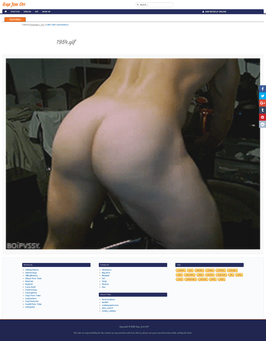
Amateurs (106, 270)
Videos (27, 11)
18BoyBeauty (31, 275)
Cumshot (221, 270)
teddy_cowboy (109, 311)
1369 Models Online (215, 11)
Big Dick (106, 273)
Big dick (200, 270)
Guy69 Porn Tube (33, 304)
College (210, 270)
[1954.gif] (133, 153)
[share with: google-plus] (262, 103)
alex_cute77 (107, 308)
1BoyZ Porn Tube (33, 278)
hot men (210, 274)
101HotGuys (31, 273)
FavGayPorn (31, 293)
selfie (239, 274)
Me (231, 274)
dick (179, 274)
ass (190, 270)
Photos (15, 11)
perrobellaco (62, 25)
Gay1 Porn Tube (32, 295)
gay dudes (189, 274)
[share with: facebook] (262, 88)
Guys (104, 281)
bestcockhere (108, 299)
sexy (180, 279)
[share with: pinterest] (262, 117)
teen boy (203, 279)
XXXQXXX (30, 307)
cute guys (232, 270)
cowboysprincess (110, 305)
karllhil (105, 302)
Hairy (200, 274)
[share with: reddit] (262, 124)
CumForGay (31, 290)
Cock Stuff (30, 287)
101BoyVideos (31, 270)
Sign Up (46, 11)
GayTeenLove (31, 301)
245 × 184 (51, 25)
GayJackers (31, 298)
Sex (103, 287)
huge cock (221, 274)
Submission (191, 279)
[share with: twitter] (262, 95)
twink (213, 279)
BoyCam (29, 281)
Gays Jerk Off (13, 4)
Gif (36, 11)
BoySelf (28, 284)
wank (222, 279)
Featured (15, 19)
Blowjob (105, 275)
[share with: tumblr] (262, 110)
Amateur (181, 270)
